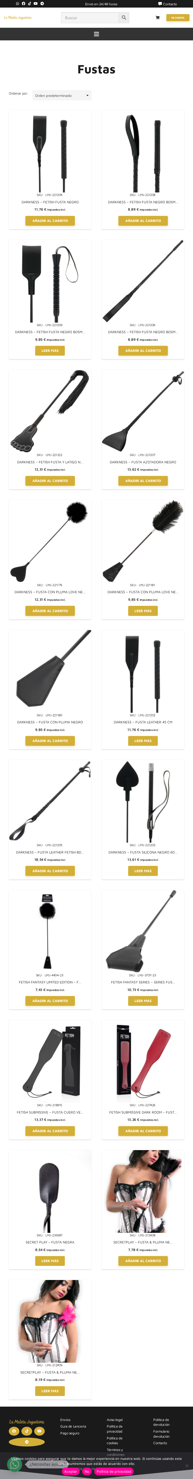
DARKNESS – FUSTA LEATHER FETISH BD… (50, 852)
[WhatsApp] (17, 3)
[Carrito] (158, 17)
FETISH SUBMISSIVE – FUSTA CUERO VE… (50, 1112)
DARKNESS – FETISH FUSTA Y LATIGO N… (50, 462)
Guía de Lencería (73, 1426)
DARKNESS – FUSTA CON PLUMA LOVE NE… (50, 592)
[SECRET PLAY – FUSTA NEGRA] (50, 1153)
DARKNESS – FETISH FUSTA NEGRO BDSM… (143, 202)
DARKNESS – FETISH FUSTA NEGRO (50, 202)
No (87, 1471)
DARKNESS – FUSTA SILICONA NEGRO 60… (143, 852)
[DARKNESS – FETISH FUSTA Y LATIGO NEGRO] (50, 372)
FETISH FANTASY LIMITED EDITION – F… (50, 982)
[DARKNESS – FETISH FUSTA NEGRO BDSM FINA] (143, 242)
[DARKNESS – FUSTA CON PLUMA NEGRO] (50, 633)
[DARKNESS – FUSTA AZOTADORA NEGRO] (143, 372)
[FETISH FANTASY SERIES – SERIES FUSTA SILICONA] (143, 893)
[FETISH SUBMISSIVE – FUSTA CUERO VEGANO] (50, 1022)
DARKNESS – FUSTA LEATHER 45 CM (143, 722)
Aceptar (70, 1471)
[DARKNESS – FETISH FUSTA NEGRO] (50, 112)
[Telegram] (42, 3)
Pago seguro (69, 1433)
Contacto (160, 1443)
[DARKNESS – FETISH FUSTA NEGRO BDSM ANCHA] (50, 242)
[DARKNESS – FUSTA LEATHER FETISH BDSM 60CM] (50, 762)
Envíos (65, 1419)
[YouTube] (36, 3)
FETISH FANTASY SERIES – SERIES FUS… (143, 982)
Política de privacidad (114, 1471)
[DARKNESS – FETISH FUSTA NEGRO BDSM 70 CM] (143, 112)
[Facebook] (23, 3)
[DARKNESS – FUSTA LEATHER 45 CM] (143, 633)
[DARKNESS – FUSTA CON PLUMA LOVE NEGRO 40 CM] (50, 502)
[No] (186, 1465)
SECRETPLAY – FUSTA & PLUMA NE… (143, 1242)
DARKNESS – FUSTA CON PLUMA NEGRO (50, 722)
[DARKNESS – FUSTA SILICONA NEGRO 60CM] (143, 762)
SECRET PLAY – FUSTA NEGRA (50, 1242)
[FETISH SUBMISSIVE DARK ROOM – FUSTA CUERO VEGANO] (143, 1022)
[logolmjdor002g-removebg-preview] (18, 17)
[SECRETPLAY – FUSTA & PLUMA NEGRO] (143, 1153)
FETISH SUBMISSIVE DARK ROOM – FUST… (143, 1112)
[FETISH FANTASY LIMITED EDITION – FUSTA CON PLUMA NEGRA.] (50, 893)
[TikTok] (29, 3)
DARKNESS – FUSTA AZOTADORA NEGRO (143, 462)
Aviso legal (114, 1419)
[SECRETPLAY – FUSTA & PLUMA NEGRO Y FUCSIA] (50, 1283)
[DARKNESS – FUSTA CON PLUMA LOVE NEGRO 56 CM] (143, 502)
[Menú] (96, 34)
